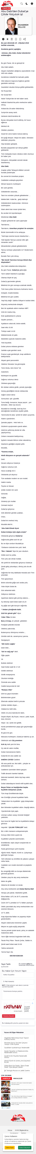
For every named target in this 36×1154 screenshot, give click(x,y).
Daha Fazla (9, 1147)
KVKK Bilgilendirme (21, 1130)
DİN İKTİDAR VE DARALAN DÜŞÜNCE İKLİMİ (17, 1061)
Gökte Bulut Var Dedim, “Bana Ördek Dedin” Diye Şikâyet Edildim (16, 1066)
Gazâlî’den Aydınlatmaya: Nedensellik (16, 1048)
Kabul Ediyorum (24, 1147)
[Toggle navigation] (32, 3)
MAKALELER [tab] (17, 1078)
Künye (10, 1130)
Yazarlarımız (14, 1133)
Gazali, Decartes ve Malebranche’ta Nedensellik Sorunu (16, 1051)
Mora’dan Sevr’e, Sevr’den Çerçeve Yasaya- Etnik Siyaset (15, 1043)
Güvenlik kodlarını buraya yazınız (27, 1009)
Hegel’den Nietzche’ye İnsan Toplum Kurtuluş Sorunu (16, 1038)
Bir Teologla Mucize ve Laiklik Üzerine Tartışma (17, 1071)
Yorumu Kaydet (8, 1016)
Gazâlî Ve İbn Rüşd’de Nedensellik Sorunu (15, 1056)
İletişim (23, 1133)
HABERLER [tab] (6, 1078)
